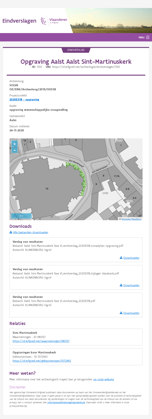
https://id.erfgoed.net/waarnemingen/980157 (41, 341)
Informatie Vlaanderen (131, 219)
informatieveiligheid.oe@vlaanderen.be (66, 402)
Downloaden (131, 258)
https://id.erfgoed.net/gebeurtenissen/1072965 (42, 361)
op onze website (103, 379)
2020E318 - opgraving (24, 99)
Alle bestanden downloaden (30, 232)
